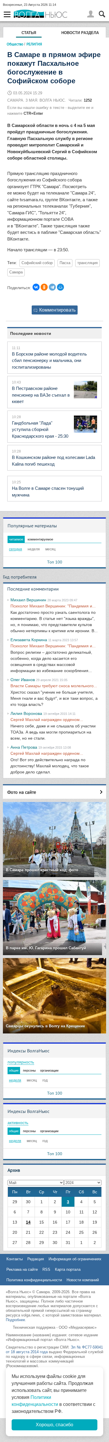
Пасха (65, 263)
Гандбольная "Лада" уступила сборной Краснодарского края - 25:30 (40, 429)
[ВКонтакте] (36, 287)
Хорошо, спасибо (54, 1424)
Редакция (35, 1259)
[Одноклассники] (44, 287)
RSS (46, 1269)
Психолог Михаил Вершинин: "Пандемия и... (53, 606)
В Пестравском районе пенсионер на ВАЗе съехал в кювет (41, 395)
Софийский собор (37, 263)
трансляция (87, 263)
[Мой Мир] (60, 287)
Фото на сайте (21, 792)
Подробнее (15, 1320)
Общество (15, 44)
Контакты (14, 1259)
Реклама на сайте (22, 1269)
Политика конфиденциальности (34, 1280)
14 (28, 1222)
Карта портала (68, 1269)
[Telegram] (52, 287)
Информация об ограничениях (75, 1259)
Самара (16, 272)
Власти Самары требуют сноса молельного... (53, 685)
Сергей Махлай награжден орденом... (46, 719)
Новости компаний (83, 1280)
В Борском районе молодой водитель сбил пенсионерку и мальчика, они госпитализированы (49, 360)
